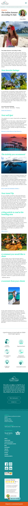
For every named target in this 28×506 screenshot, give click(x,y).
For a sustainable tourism (10, 443)
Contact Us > (14, 402)
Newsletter (3, 6)
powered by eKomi (13, 496)
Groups (6, 452)
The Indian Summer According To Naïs (14, 6)
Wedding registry (8, 456)
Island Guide (7, 440)
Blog (5, 445)
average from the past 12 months (10, 483)
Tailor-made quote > (14, 398)
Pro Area (6, 450)
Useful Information (8, 442)
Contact (6, 454)
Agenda (6, 449)
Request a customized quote (14, 504)
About (5, 438)
